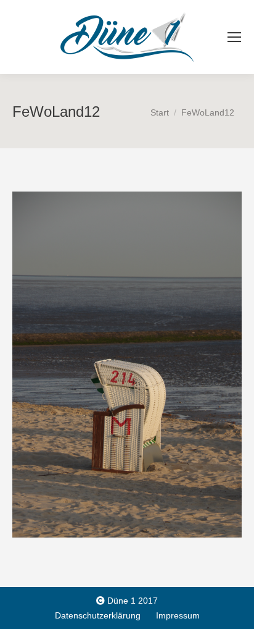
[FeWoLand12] (127, 364)
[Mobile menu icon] (234, 37)
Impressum (178, 615)
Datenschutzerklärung (98, 615)
